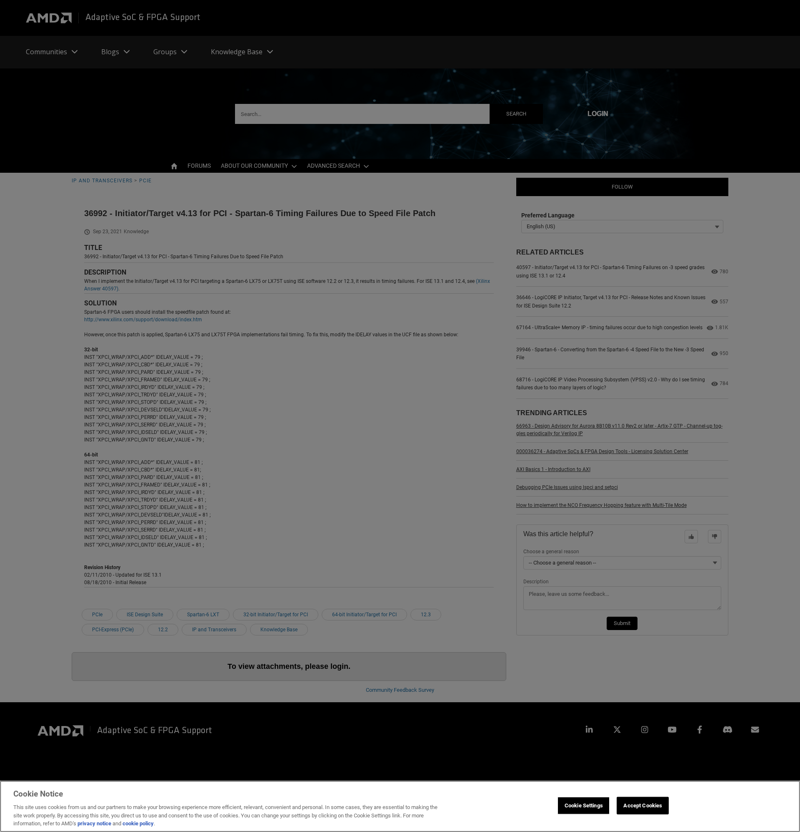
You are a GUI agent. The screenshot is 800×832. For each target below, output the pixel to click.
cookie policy (138, 823)
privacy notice (94, 823)
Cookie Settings (584, 805)
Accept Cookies (642, 805)
